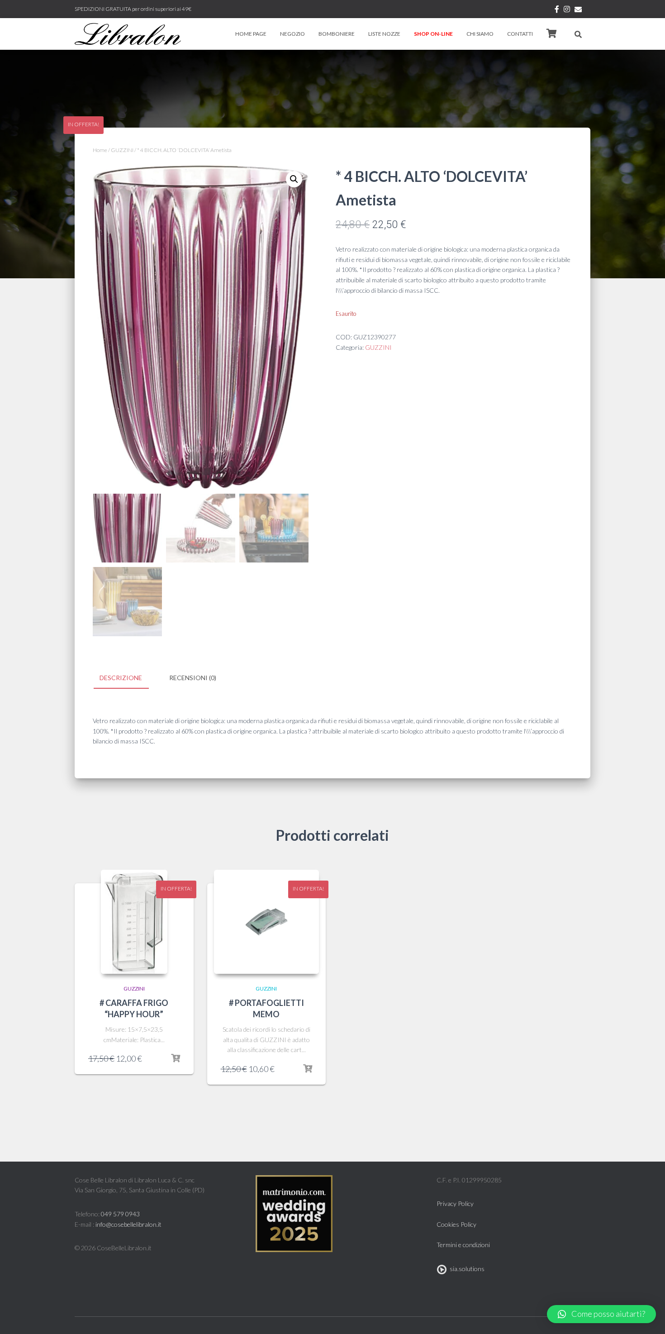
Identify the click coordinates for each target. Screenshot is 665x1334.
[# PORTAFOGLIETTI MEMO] (266, 922)
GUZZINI (122, 150)
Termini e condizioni (463, 1244)
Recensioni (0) (192, 677)
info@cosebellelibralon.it (128, 1224)
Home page (250, 33)
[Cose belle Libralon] (128, 34)
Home (100, 150)
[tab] (127, 678)
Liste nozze (384, 33)
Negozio (292, 33)
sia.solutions (465, 1268)
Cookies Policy (456, 1224)
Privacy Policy (455, 1203)
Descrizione (121, 677)
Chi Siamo (480, 33)
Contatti (520, 33)
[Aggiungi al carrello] (175, 1058)
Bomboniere (336, 33)
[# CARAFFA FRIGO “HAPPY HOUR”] (134, 922)
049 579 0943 (120, 1214)
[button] (601, 1314)
